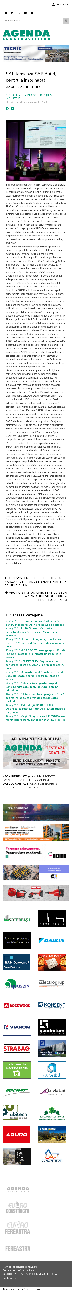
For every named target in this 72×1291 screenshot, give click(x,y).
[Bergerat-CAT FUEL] (52, 1134)
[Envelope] (32, 13)
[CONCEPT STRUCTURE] (17, 1156)
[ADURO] (17, 1134)
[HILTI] (36, 893)
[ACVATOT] (52, 1070)
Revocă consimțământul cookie (23, 1289)
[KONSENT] (52, 1005)
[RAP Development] (17, 962)
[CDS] (17, 940)
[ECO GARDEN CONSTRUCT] (52, 1113)
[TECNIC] (36, 53)
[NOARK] (17, 1070)
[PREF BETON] (36, 832)
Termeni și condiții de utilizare (20, 1267)
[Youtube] (25, 13)
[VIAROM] (17, 1027)
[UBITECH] (17, 1113)
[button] (61, 4)
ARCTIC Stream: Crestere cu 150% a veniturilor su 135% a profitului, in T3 (37, 596)
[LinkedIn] (12, 109)
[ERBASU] (17, 918)
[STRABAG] (17, 1048)
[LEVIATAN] (52, 1091)
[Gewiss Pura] (52, 962)
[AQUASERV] (17, 983)
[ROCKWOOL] (17, 1005)
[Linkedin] (12, 13)
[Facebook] (6, 13)
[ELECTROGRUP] (52, 983)
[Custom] (19, 13)
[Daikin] (52, 940)
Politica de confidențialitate (18, 1270)
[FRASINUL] (52, 1048)
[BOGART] (17, 1091)
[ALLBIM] (36, 812)
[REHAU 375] (36, 852)
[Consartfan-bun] (52, 1156)
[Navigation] (66, 34)
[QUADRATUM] (52, 1027)
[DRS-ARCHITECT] (52, 918)
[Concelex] (36, 873)
